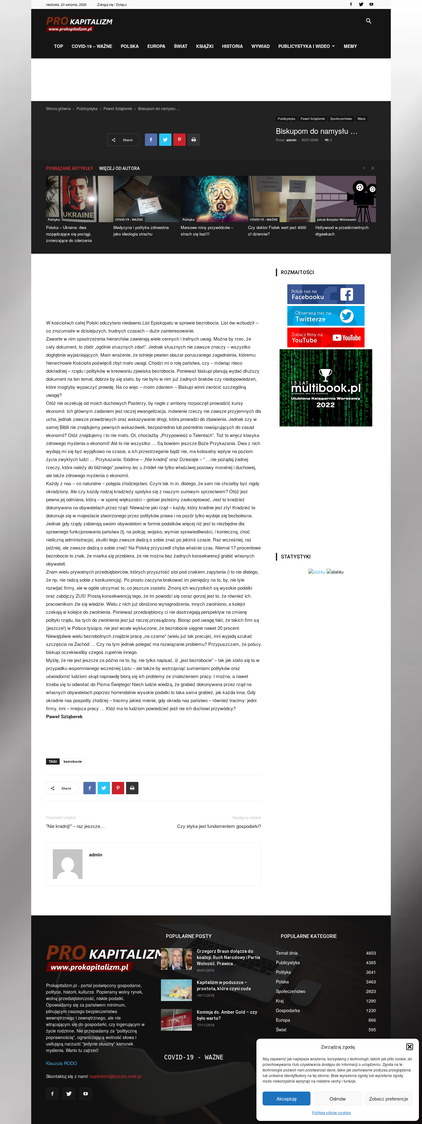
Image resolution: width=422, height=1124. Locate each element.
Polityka (54, 219)
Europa (156, 46)
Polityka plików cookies (331, 1112)
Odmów (338, 1098)
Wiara (361, 119)
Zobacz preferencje (388, 1098)
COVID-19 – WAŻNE (92, 46)
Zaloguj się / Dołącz (112, 4)
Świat (181, 46)
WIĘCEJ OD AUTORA (119, 168)
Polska (130, 46)
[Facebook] (351, 4)
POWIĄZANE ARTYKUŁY (69, 168)
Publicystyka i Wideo (304, 46)
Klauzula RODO (61, 1063)
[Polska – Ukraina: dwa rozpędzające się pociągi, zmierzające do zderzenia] (76, 199)
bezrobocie (73, 761)
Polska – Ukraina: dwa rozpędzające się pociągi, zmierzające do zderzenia (69, 233)
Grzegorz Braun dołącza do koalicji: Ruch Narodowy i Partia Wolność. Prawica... (228, 957)
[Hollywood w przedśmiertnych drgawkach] (345, 199)
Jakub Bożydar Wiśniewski (336, 219)
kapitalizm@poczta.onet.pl (115, 1076)
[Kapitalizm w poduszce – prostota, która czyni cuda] (176, 990)
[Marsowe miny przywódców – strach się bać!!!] (211, 199)
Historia (232, 46)
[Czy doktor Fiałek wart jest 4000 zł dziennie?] (278, 199)
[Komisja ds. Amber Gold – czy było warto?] (176, 1020)
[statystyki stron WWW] (316, 572)
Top (58, 46)
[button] (410, 1047)
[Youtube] (371, 4)
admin (291, 140)
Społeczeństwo (341, 119)
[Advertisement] (211, 80)
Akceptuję (286, 1098)
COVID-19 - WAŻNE (129, 219)
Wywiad (260, 46)
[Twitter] (361, 4)
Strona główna (58, 108)
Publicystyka (87, 108)
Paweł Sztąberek (117, 108)
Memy (350, 46)
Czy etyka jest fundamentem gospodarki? (219, 826)
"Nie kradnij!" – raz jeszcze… (75, 826)
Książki (204, 46)
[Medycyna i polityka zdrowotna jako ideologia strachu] (143, 199)
